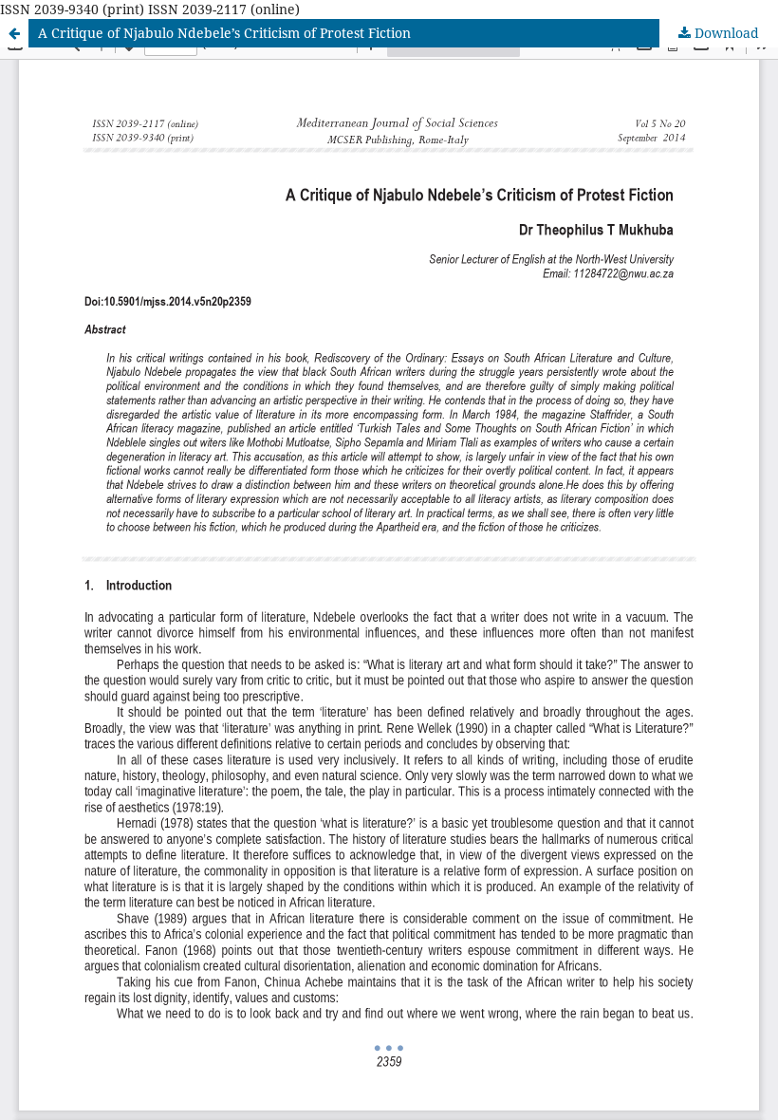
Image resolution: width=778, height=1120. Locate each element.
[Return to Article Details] (14, 33)
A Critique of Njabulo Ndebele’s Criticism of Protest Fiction (224, 33)
